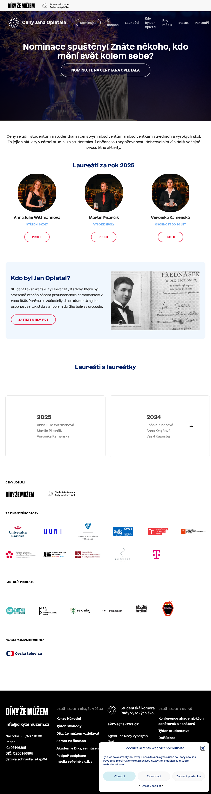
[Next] (191, 426)
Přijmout (119, 776)
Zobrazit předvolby (188, 776)
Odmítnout (154, 776)
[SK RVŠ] (60, 5)
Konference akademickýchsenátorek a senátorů (181, 721)
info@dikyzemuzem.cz (27, 724)
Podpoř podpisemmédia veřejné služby (74, 759)
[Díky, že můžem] (21, 6)
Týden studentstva (174, 731)
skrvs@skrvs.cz (123, 724)
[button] (203, 748)
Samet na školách (71, 741)
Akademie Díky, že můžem (78, 748)
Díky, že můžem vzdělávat (77, 733)
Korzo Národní (68, 719)
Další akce (166, 738)
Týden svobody (69, 726)
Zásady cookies (151, 786)
